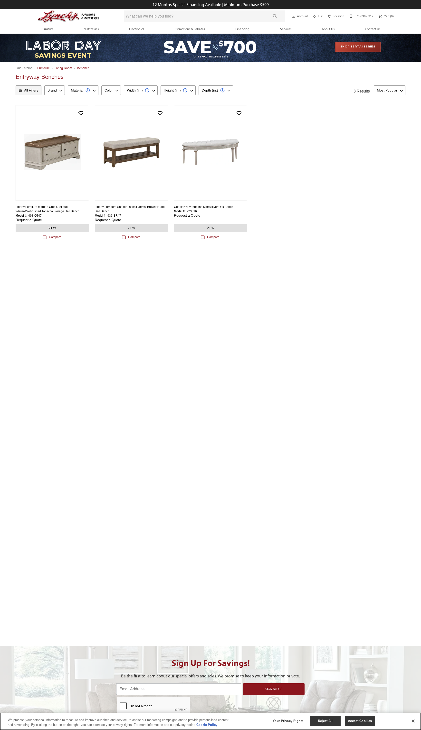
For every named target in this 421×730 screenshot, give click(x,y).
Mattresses (91, 29)
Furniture (47, 29)
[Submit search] (275, 16)
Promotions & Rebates (190, 29)
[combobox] (54, 90)
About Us (328, 29)
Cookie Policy (206, 725)
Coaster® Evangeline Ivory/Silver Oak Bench (203, 207)
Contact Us (372, 29)
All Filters (31, 90)
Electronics (136, 29)
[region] (210, 721)
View (52, 228)
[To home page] (69, 16)
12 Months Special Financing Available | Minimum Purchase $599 (211, 4)
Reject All (325, 721)
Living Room (63, 68)
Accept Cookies (360, 721)
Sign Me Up (273, 689)
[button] (294, 16)
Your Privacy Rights (288, 721)
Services (285, 29)
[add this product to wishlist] (81, 113)
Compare (55, 237)
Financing (242, 29)
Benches (83, 68)
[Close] (413, 721)
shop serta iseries (357, 46)
